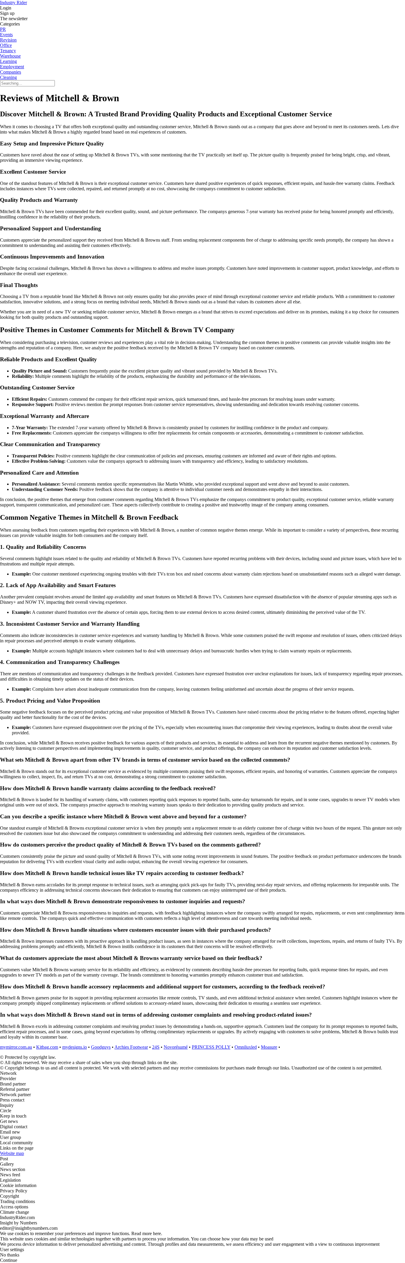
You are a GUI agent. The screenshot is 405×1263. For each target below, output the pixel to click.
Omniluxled (246, 1047)
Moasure (269, 1047)
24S (156, 1047)
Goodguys (101, 1047)
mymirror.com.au (16, 1047)
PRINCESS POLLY (211, 1047)
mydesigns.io (74, 1047)
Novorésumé (176, 1047)
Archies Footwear (131, 1047)
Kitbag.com (47, 1047)
